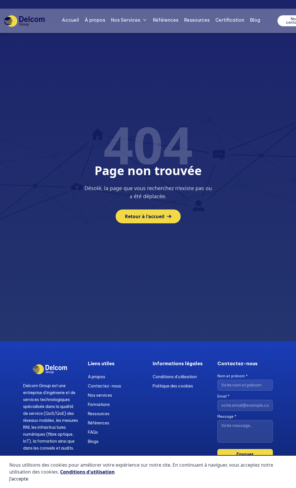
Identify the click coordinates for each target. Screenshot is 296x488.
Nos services (100, 395)
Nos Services (125, 20)
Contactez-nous (104, 386)
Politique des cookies (173, 386)
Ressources (197, 20)
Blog (255, 20)
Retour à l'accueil (144, 216)
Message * (226, 416)
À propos (95, 20)
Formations (99, 404)
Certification (229, 20)
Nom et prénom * (232, 376)
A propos (96, 376)
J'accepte (18, 479)
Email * (223, 396)
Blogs (93, 441)
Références (165, 20)
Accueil (70, 20)
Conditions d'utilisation (175, 376)
